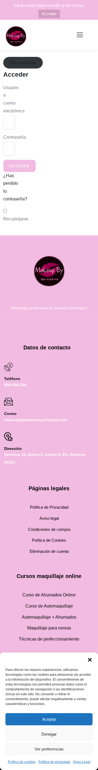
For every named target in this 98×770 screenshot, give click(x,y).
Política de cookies (22, 762)
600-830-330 (15, 385)
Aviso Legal (81, 762)
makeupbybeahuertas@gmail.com (35, 420)
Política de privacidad (54, 762)
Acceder (49, 13)
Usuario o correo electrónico (7, 99)
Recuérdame (15, 219)
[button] (90, 659)
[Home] (49, 271)
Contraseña (7, 137)
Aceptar (49, 719)
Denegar (49, 734)
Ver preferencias (49, 749)
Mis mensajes (23, 62)
